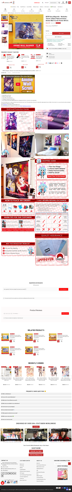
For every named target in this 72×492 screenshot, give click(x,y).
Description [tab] (3, 72)
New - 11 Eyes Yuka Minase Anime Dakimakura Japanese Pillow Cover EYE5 (42, 379)
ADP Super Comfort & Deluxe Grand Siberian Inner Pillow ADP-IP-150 (6, 379)
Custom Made (29, 6)
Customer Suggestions (24, 476)
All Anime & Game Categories (25, 471)
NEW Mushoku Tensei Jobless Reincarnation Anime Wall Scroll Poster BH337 (15, 336)
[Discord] (57, 63)
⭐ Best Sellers (13, 6)
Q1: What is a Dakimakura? (6, 393)
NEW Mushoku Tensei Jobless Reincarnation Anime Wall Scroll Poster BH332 (39, 349)
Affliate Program (39, 475)
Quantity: (47, 30)
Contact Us (22, 478)
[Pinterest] (55, 63)
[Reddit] (59, 63)
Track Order (22, 465)
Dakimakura (5, 104)
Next (6, 45)
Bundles (41, 6)
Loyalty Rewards (22, 469)
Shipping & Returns (40, 468)
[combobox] (55, 2)
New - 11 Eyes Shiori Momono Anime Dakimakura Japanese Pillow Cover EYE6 (54, 379)
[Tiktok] (61, 63)
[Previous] (1, 377)
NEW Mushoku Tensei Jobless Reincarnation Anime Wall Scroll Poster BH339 (39, 336)
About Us (38, 463)
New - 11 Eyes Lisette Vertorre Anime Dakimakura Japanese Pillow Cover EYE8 (65, 379)
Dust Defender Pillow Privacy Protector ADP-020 (25, 57)
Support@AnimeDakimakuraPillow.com (9, 468)
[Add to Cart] (22, 67)
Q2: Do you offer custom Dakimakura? (8, 396)
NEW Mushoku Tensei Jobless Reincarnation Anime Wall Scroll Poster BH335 (15, 349)
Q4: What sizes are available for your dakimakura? (10, 403)
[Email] (50, 63)
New (18, 6)
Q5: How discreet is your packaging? (7, 406)
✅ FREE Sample (53, 6)
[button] (5, 9)
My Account (22, 464)
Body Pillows (23, 6)
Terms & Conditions (40, 481)
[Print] (52, 63)
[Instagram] (7, 473)
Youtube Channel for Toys (41, 479)
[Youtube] (10, 473)
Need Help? (60, 6)
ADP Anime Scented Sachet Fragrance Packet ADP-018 (39, 57)
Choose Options (11, 64)
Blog (37, 473)
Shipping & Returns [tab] (16, 72)
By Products (47, 6)
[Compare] (11, 67)
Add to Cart (61, 33)
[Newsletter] (69, 463)
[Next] (70, 377)
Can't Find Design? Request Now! (25, 474)
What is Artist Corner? (40, 466)
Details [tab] (9, 72)
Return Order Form (23, 480)
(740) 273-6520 (5, 466)
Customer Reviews (40, 477)
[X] (54, 63)
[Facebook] (48, 63)
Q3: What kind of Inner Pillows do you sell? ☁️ (9, 400)
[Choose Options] (8, 67)
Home (2, 12)
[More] (15, 6)
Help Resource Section (27, 105)
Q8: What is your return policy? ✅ (7, 416)
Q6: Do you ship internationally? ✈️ (7, 409)
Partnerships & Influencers (41, 464)
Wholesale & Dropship (40, 472)
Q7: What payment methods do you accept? (9, 413)
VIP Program (22, 473)
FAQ (21, 105)
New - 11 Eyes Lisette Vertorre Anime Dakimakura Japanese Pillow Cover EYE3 (30, 379)
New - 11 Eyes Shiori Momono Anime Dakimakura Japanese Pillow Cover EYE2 (18, 379)
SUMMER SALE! (37, 2)
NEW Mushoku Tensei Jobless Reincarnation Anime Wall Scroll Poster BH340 (63, 336)
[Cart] (69, 2)
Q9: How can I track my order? (6, 419)
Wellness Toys (35, 6)
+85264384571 (5, 470)
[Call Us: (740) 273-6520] (42, 2)
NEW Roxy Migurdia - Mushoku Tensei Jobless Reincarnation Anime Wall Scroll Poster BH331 (19, 70)
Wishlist (21, 467)
